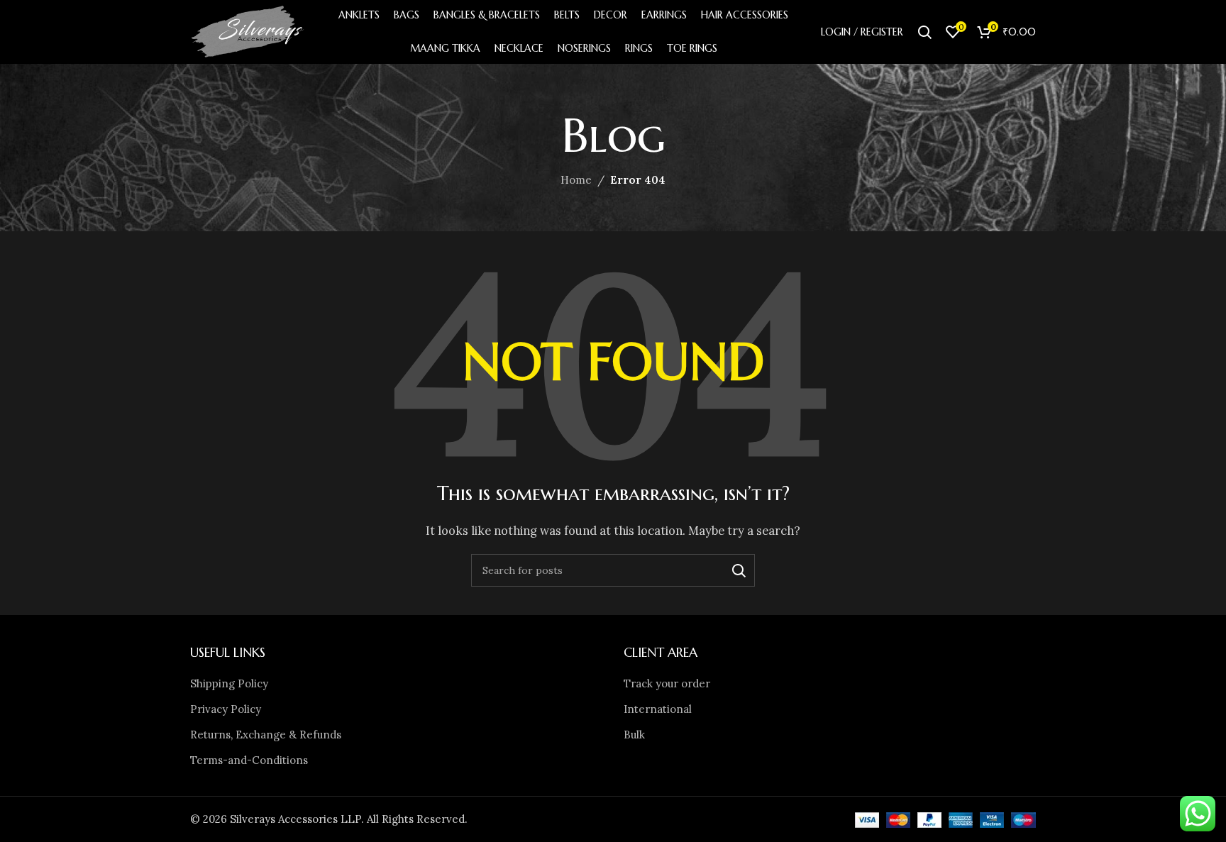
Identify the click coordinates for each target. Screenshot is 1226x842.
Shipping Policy (229, 683)
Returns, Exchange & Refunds (265, 734)
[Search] (924, 32)
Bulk (634, 734)
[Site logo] (248, 31)
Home (576, 180)
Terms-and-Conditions (249, 760)
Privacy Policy (225, 709)
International (658, 709)
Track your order (667, 683)
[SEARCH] (738, 570)
